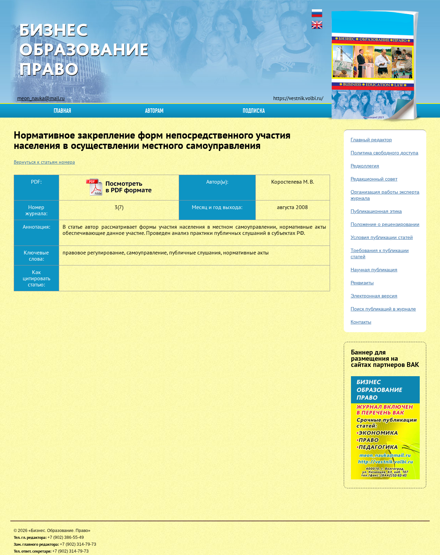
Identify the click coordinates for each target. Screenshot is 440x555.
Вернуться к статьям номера (44, 162)
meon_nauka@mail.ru (41, 98)
